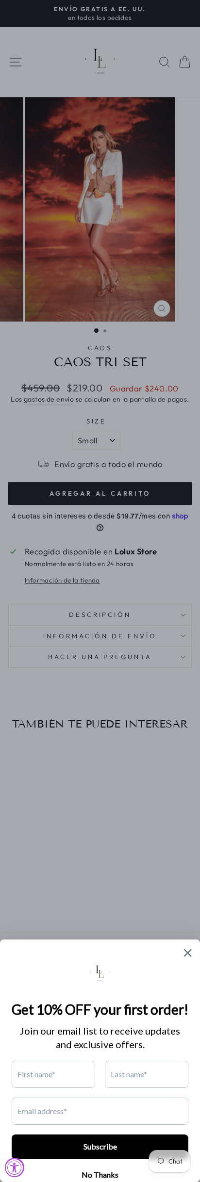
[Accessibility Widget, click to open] (14, 1167)
